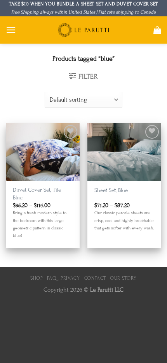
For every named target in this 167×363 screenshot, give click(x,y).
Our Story (123, 278)
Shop (36, 278)
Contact (95, 278)
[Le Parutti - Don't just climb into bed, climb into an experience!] (83, 30)
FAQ (51, 278)
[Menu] (11, 30)
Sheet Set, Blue (111, 190)
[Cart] (157, 30)
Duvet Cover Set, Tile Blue (37, 194)
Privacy (70, 278)
